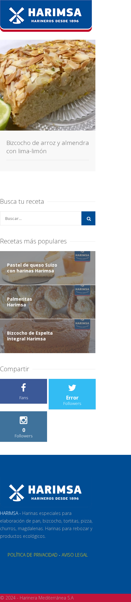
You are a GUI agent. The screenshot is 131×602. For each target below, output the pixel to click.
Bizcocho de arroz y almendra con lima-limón (47, 147)
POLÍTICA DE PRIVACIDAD (33, 555)
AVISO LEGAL (75, 555)
